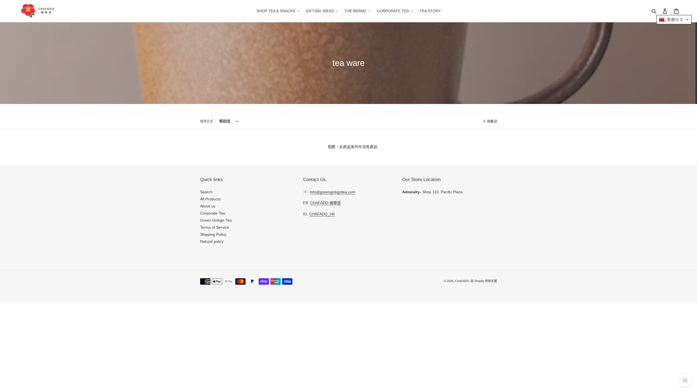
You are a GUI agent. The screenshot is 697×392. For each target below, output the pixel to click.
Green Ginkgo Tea (216, 220)
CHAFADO (462, 281)
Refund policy (212, 241)
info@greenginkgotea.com (332, 192)
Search (206, 192)
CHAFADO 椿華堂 (325, 203)
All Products (210, 199)
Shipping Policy (213, 234)
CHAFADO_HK (322, 214)
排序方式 (206, 121)
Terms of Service (214, 227)
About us (207, 206)
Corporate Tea (212, 213)
